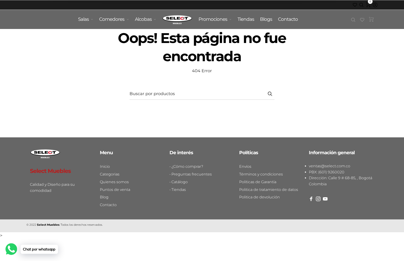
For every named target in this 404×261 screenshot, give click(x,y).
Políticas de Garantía (257, 182)
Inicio (105, 166)
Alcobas (143, 19)
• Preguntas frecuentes (191, 174)
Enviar (269, 93)
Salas (83, 19)
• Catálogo (179, 182)
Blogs (266, 19)
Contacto (288, 19)
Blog (104, 197)
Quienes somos (114, 182)
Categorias (109, 174)
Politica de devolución (259, 197)
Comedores (111, 19)
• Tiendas (178, 189)
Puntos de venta (115, 189)
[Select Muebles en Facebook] (311, 199)
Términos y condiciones (261, 174)
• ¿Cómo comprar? (186, 166)
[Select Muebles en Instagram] (318, 199)
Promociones (212, 19)
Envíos (245, 166)
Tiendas (246, 19)
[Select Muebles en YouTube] (325, 199)
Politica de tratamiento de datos (268, 189)
